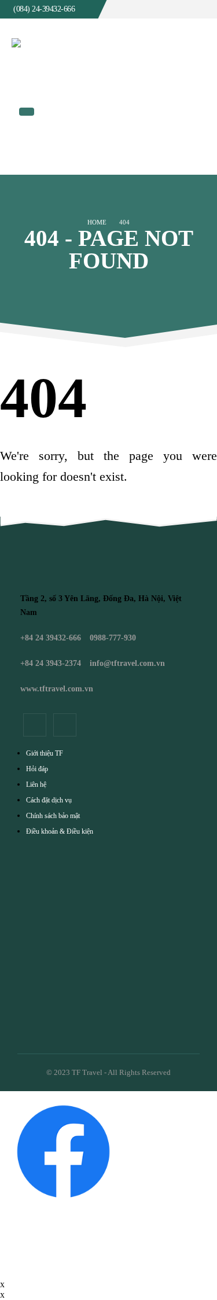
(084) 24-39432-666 (44, 9)
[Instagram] (64, 724)
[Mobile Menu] (26, 112)
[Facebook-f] (34, 724)
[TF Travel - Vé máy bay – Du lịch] (94, 59)
